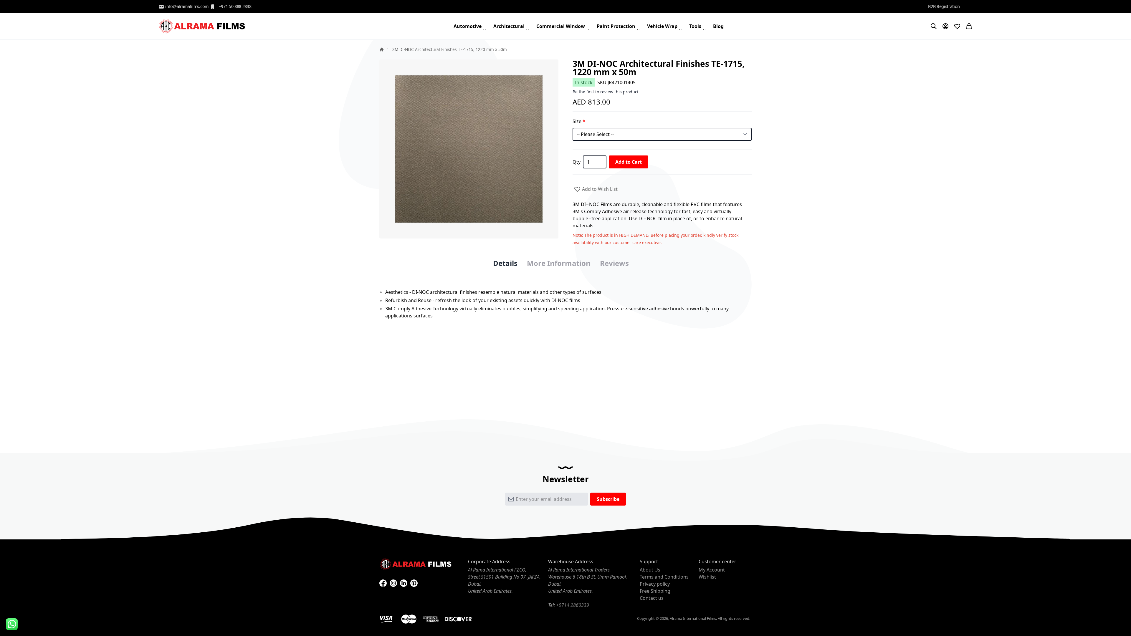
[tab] (505, 263)
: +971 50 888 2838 (234, 6)
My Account (712, 570)
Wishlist (707, 577)
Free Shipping (655, 591)
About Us (650, 570)
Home (381, 49)
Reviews (614, 263)
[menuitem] (470, 26)
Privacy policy (655, 584)
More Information (559, 263)
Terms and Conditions (664, 577)
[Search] (933, 26)
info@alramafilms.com (186, 6)
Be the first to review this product (606, 92)
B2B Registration (944, 6)
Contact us (652, 598)
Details (505, 263)
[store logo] (202, 26)
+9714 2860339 (572, 605)
